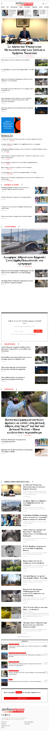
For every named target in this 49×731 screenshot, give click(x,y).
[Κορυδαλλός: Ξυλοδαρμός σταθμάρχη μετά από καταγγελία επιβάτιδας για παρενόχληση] (41, 81)
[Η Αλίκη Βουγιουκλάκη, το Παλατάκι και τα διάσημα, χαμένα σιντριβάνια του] (41, 91)
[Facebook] (2, 715)
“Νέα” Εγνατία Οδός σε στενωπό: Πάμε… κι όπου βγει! (35, 608)
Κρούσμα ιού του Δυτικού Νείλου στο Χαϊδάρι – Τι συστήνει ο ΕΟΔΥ (17, 451)
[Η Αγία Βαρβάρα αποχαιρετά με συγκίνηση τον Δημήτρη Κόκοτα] (36, 13)
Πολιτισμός (9, 344)
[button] (2, 3)
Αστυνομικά (10, 226)
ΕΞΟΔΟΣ (10, 679)
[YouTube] (6, 715)
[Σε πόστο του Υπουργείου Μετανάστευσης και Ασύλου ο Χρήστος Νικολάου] (24, 31)
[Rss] (9, 715)
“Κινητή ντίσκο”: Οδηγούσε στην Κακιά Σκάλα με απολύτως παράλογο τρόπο (17, 282)
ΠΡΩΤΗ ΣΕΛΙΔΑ (16, 644)
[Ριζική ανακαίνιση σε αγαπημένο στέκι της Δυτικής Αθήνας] (41, 219)
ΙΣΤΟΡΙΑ (8, 159)
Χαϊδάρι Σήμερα (30, 55)
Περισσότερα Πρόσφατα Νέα (16, 482)
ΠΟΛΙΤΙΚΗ (12, 140)
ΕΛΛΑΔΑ (10, 661)
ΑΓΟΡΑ (7, 152)
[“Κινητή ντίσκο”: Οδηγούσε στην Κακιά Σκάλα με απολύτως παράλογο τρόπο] (41, 283)
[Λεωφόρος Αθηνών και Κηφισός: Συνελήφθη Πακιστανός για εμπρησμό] (24, 241)
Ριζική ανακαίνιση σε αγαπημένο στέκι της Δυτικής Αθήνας (16, 216)
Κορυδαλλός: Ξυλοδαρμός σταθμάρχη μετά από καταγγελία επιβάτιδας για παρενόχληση (17, 79)
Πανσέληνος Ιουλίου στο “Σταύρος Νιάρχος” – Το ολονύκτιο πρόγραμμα (25, 681)
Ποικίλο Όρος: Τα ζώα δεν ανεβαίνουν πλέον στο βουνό (15, 60)
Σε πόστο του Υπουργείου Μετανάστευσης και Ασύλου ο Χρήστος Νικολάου (24, 49)
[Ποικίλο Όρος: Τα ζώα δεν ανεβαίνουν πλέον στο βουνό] (41, 62)
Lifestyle (8, 389)
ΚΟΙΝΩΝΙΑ (8, 164)
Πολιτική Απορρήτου (32, 334)
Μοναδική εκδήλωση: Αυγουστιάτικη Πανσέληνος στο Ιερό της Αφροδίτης (17, 108)
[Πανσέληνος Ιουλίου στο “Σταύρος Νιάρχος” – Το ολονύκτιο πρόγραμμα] (4, 682)
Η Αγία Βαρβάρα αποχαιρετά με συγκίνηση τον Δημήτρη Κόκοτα (42, 12)
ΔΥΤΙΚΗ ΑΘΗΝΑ (10, 174)
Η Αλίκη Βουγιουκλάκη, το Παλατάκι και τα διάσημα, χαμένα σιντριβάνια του (17, 89)
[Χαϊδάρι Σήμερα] (24, 4)
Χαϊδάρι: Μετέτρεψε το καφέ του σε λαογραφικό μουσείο (16, 197)
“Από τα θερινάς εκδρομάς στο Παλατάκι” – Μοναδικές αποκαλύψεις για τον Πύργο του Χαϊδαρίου (22, 156)
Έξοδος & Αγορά (11, 185)
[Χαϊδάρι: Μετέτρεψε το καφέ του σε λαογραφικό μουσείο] (41, 199)
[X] (4, 715)
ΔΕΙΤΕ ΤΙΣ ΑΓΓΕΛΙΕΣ (22, 698)
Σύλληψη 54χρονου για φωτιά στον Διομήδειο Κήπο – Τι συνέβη (17, 69)
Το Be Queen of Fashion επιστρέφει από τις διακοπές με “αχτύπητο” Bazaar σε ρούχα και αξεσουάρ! (12, 13)
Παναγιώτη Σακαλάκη (20, 719)
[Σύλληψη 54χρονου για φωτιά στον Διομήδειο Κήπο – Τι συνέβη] (41, 72)
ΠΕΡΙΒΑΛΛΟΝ (9, 169)
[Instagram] (8, 715)
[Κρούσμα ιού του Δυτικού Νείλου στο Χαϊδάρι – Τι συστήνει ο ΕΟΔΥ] (41, 452)
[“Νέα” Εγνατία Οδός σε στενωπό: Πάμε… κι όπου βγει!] (11, 613)
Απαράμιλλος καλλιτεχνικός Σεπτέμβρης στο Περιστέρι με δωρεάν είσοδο (16, 207)
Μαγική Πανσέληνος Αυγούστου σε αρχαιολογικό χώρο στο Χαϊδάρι (13, 378)
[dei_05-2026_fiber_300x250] (10, 125)
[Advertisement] (24, 300)
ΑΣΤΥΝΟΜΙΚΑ (9, 145)
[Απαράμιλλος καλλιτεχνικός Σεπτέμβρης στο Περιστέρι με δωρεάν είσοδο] (41, 209)
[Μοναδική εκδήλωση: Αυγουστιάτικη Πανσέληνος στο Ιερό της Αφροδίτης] (41, 110)
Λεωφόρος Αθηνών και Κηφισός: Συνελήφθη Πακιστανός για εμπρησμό (20, 144)
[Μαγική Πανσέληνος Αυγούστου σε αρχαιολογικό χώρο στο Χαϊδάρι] (41, 380)
